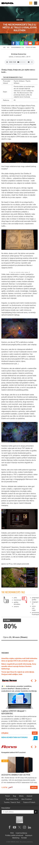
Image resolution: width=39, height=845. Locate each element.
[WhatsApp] (22, 43)
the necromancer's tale (17, 47)
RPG (8, 47)
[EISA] (19, 820)
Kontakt (24, 838)
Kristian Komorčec (18, 54)
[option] (19, 709)
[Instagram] (24, 827)
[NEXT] (36, 681)
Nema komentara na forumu (14, 737)
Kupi (34, 733)
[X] (19, 827)
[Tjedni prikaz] (31, 3)
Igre (4, 47)
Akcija (33, 787)
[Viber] (26, 43)
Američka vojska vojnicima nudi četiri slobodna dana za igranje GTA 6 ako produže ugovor (19, 659)
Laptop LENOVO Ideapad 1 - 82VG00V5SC (14, 712)
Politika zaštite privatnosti (14, 835)
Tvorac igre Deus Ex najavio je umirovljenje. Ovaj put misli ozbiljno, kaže (17, 673)
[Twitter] (18, 43)
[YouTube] (14, 827)
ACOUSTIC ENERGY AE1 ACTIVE (15, 775)
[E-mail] (30, 43)
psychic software (31, 47)
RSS (12, 833)
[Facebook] (13, 43)
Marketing (15, 838)
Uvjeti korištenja (21, 833)
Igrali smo (19, 20)
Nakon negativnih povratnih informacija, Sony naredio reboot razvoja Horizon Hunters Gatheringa (18, 666)
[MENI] (36, 3)
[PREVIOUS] (32, 681)
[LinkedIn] (29, 827)
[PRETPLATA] (35, 812)
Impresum (28, 835)
